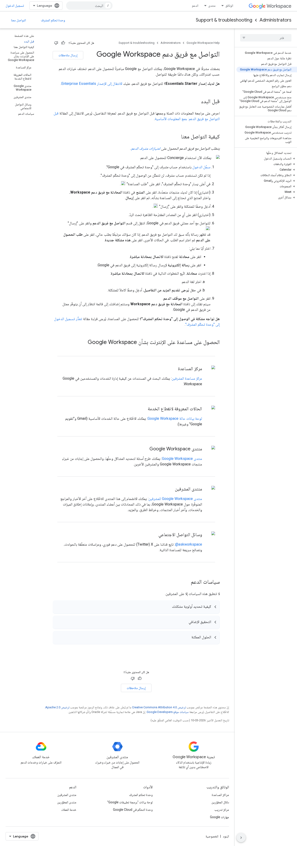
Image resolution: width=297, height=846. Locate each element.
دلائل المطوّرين (220, 802)
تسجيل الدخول (15, 5)
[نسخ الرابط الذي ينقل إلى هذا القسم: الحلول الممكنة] (186, 638)
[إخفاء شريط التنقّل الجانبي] (241, 837)
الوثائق (229, 5)
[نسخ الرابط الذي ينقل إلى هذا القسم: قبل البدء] (196, 102)
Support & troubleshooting (224, 20)
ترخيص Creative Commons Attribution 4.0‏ (159, 707)
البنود (226, 836)
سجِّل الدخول (201, 167)
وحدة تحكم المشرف (53, 20)
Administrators (275, 20)
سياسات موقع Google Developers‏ (168, 712)
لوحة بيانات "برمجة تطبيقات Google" (130, 802)
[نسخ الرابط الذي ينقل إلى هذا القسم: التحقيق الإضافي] (184, 622)
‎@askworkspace (188, 544)
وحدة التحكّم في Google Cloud (133, 809)
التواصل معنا (18, 20)
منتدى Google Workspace (182, 458)
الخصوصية (212, 836)
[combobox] (89, 5)
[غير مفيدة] (56, 42)
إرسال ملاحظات (67, 55)
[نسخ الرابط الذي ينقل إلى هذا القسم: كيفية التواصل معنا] (176, 137)
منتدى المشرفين (66, 795)
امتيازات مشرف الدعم (145, 148)
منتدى (212, 5)
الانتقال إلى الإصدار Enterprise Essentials (91, 83)
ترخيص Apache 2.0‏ (57, 707)
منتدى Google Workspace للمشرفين (175, 498)
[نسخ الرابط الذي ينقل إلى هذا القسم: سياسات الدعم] (186, 582)
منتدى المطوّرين (66, 802)
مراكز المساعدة (220, 795)
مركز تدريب (221, 809)
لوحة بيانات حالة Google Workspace (175, 418)
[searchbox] (265, 37)
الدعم (195, 5)
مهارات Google (219, 817)
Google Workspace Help (203, 43)
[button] (266, 158)
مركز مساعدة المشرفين (187, 378)
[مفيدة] (63, 42)
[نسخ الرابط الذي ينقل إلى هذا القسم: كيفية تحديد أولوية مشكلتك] (167, 607)
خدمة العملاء (68, 809)
